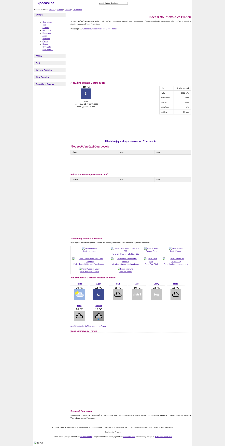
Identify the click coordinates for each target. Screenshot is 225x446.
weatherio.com (86, 437)
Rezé (175, 284)
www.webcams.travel (163, 437)
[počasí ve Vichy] (156, 299)
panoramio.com (129, 437)
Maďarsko (46, 33)
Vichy (156, 284)
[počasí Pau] (118, 299)
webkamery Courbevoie (92, 29)
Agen (98, 284)
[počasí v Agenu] (98, 299)
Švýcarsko (46, 47)
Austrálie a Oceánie (45, 84)
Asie (38, 63)
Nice (79, 305)
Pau (118, 284)
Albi (137, 284)
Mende (99, 305)
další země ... (47, 50)
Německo (46, 39)
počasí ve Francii (109, 29)
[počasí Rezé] (175, 299)
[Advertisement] (98, 55)
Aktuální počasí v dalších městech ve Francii (88, 326)
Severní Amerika (44, 70)
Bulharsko (46, 30)
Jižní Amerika (42, 77)
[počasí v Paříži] (79, 299)
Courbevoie (77, 10)
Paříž (79, 284)
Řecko (45, 44)
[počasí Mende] (98, 321)
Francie (68, 10)
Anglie (44, 36)
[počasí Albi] (137, 299)
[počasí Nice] (79, 321)
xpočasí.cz (46, 3)
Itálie (44, 25)
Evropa (60, 10)
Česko (45, 41)
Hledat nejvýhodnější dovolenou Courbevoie (130, 141)
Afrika (39, 56)
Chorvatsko (47, 22)
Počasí (52, 10)
